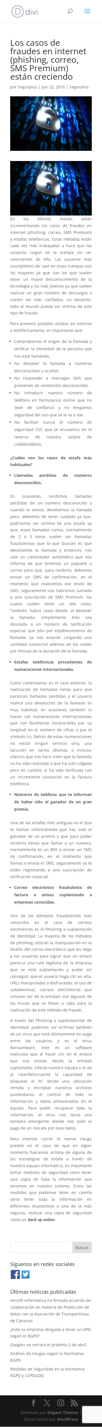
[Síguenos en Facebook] (15, 1278)
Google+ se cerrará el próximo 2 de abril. (49, 1344)
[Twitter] (25, 1278)
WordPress (67, 1419)
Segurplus (27, 87)
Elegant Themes (62, 1412)
